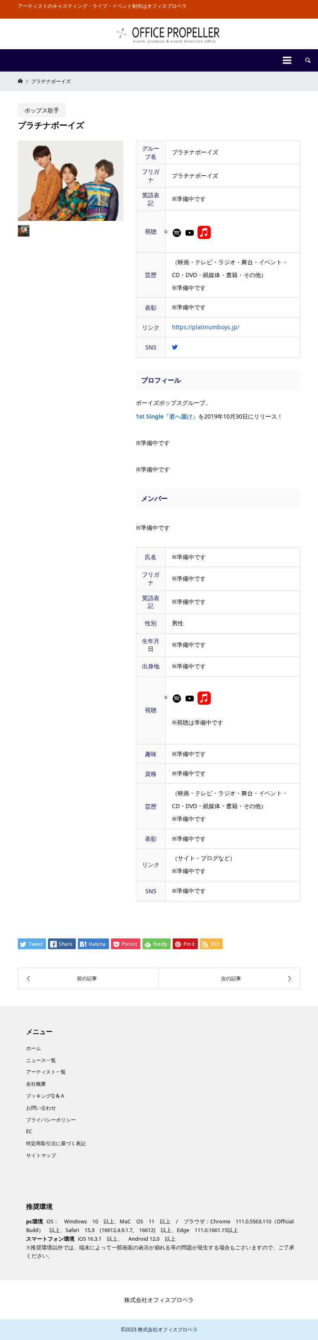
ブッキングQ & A (45, 1095)
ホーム (33, 1048)
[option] (70, 181)
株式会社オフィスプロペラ (159, 1300)
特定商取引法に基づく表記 (56, 1143)
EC (29, 1131)
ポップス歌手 (41, 110)
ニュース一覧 (41, 1060)
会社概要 (36, 1083)
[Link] (204, 232)
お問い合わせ (41, 1107)
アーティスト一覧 (46, 1071)
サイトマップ (41, 1155)
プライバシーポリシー (51, 1119)
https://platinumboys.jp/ (205, 327)
